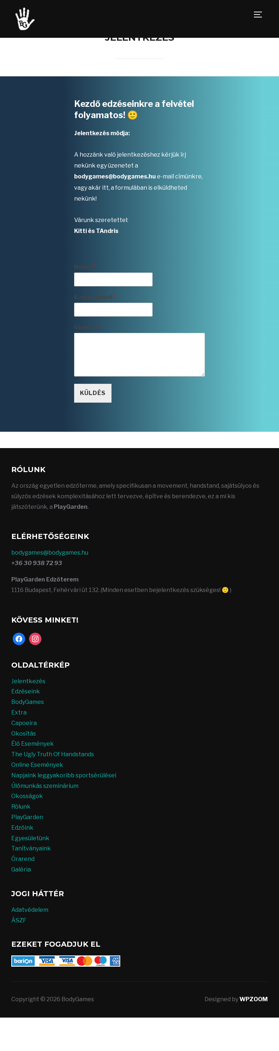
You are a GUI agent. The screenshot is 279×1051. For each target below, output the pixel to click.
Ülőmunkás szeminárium (44, 785)
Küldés (93, 393)
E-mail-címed (95, 297)
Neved (85, 266)
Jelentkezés (28, 681)
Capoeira (24, 723)
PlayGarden (27, 817)
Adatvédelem (29, 909)
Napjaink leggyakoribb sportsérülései (63, 775)
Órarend (23, 858)
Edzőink (22, 827)
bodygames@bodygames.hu (49, 552)
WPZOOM (253, 999)
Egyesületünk (30, 838)
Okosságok (27, 796)
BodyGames (27, 701)
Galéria (21, 869)
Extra (19, 712)
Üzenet (86, 327)
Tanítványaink (31, 848)
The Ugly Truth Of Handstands (52, 754)
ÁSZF (19, 920)
